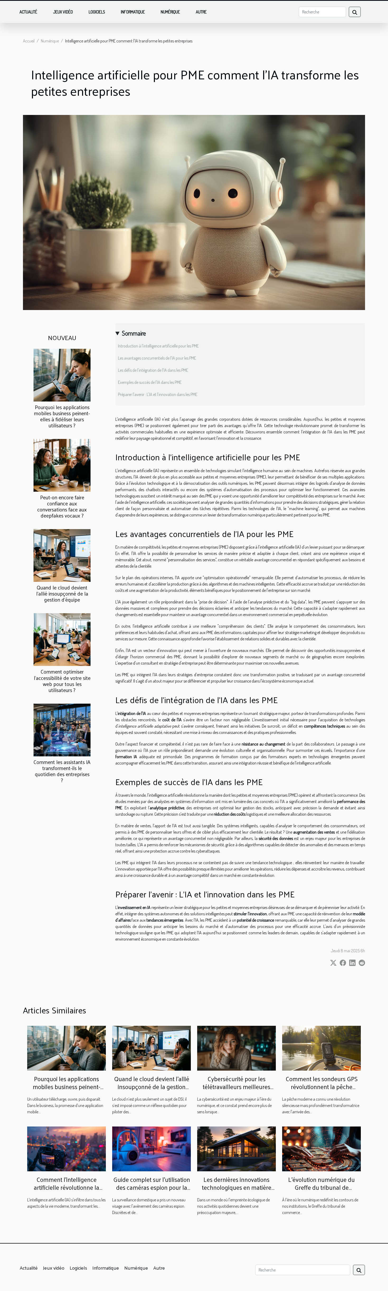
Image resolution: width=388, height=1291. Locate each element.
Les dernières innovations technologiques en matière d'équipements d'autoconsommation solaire (236, 1191)
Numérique (170, 11)
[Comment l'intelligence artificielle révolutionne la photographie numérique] (66, 1148)
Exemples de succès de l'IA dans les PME (150, 382)
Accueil (29, 40)
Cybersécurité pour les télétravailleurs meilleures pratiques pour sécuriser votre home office (236, 1090)
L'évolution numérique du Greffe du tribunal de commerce (321, 1187)
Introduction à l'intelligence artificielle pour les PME (158, 346)
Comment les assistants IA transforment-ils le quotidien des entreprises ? (62, 771)
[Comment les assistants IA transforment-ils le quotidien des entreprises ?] (62, 729)
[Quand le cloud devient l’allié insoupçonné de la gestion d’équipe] (62, 555)
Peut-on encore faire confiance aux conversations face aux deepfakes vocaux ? (62, 506)
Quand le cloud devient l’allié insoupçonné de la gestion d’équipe (62, 593)
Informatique (133, 11)
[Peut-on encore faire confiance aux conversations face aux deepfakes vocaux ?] (62, 464)
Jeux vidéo (63, 11)
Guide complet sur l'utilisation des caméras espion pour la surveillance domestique (151, 1187)
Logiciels (97, 11)
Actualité (28, 11)
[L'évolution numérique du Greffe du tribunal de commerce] (321, 1148)
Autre (201, 11)
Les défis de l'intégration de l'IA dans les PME (153, 370)
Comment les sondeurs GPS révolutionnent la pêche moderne (322, 1086)
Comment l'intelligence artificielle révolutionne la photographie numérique (66, 1187)
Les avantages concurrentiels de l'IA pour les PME (157, 358)
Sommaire (134, 333)
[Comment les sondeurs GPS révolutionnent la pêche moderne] (321, 1047)
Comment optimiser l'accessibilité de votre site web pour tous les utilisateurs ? (62, 680)
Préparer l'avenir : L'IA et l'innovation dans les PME (157, 394)
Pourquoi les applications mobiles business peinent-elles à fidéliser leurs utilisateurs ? (62, 416)
